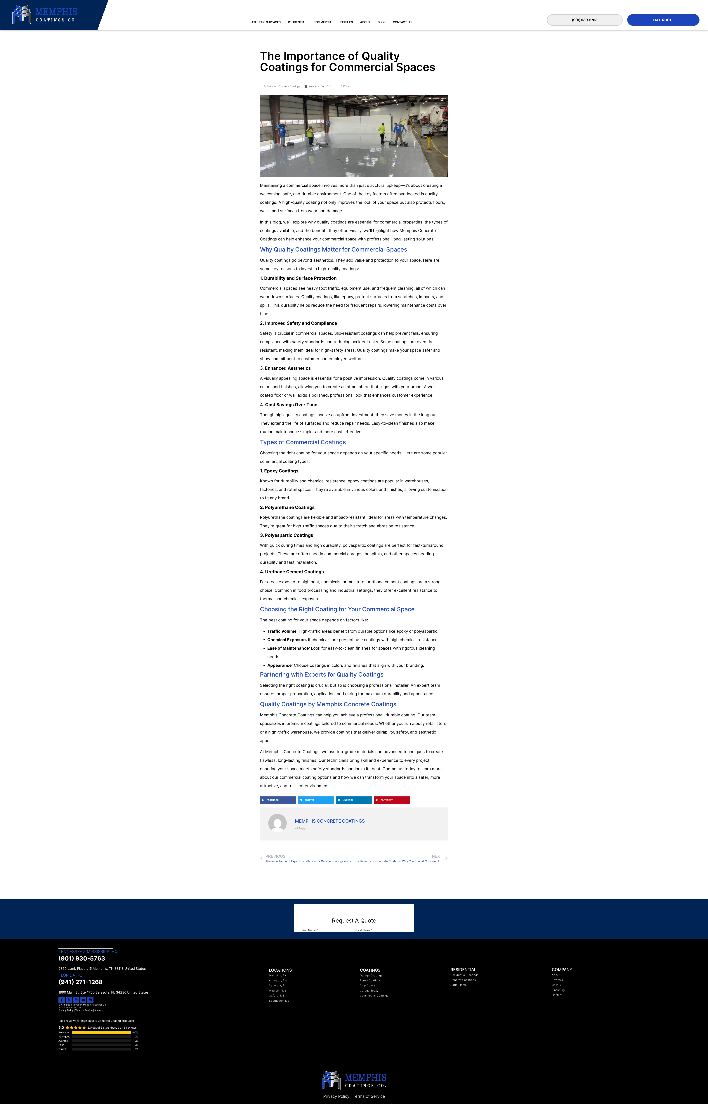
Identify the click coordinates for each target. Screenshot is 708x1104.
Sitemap (98, 1010)
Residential (297, 22)
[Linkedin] (90, 1000)
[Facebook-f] (61, 1000)
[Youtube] (83, 1000)
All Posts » (301, 828)
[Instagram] (76, 1000)
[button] (278, 800)
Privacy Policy (65, 1010)
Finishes (346, 22)
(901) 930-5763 (584, 20)
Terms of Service (84, 1010)
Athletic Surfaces (266, 22)
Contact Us (402, 22)
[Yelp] (69, 1000)
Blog (382, 22)
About (365, 22)
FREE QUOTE (663, 20)
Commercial (323, 22)
